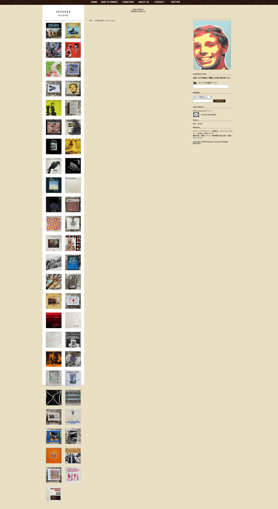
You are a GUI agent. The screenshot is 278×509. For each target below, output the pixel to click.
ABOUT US (143, 2)
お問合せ (215, 131)
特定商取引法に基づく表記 (221, 136)
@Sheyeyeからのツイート (203, 111)
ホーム (195, 131)
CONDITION (128, 2)
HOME (94, 2)
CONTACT (159, 2)
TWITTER (175, 2)
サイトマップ (198, 138)
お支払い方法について (206, 133)
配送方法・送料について (202, 136)
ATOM (200, 124)
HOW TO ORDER (109, 2)
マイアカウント (204, 131)
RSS (194, 124)
